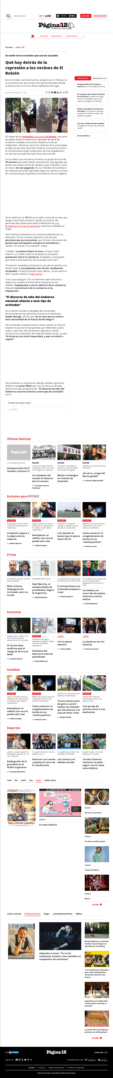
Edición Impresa (19, 16)
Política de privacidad (56, 1068)
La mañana (13, 409)
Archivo (32, 1068)
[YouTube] (28, 1060)
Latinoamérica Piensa (62, 914)
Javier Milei (44, 36)
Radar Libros (50, 780)
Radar (38, 780)
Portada (8, 47)
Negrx (46, 914)
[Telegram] (31, 1060)
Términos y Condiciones (75, 1068)
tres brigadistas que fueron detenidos (32, 225)
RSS (106, 1052)
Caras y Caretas (14, 914)
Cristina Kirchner (71, 36)
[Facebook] (17, 1060)
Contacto (41, 1068)
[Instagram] (20, 1060)
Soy (31, 780)
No (16, 780)
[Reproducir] (58, 16)
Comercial (98, 1052)
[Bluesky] (25, 1060)
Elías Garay (36, 273)
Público (79, 914)
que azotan (39, 136)
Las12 (23, 780)
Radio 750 (20, 47)
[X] (22, 1060)
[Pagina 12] (56, 26)
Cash (9, 780)
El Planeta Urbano (32, 914)
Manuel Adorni (57, 36)
